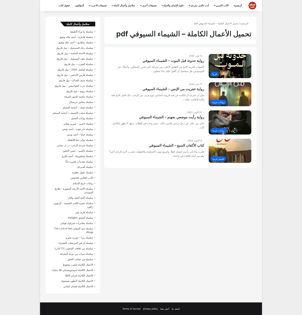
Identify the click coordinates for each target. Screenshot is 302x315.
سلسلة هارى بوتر (84, 212)
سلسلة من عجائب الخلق (80, 259)
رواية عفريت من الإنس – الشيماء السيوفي (173, 89)
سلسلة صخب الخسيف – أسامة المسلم (73, 112)
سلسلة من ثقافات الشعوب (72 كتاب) (74, 248)
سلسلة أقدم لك (85, 167)
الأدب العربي (222, 5)
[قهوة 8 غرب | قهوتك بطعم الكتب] (252, 5)
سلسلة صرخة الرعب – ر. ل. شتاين (75, 145)
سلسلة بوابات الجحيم (82, 118)
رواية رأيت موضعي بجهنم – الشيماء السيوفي (171, 117)
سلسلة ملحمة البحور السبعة (78, 96)
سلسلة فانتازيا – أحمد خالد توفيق (76, 37)
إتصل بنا (176, 308)
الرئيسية (238, 5)
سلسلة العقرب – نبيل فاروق (78, 64)
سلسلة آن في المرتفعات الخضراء (76, 243)
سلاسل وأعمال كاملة (124, 5)
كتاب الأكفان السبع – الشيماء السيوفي (176, 145)
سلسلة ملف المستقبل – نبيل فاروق (74, 58)
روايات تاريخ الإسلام (83, 183)
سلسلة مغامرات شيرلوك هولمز (76, 223)
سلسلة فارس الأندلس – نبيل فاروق (75, 75)
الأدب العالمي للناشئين (81, 177)
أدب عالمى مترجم (200, 5)
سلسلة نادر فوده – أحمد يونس (77, 129)
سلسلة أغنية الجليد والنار (80, 197)
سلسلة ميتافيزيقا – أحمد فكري (77, 156)
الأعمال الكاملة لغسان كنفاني (78, 286)
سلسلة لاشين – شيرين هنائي (78, 123)
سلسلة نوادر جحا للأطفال (80, 140)
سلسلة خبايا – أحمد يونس (80, 134)
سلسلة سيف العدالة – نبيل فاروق (76, 80)
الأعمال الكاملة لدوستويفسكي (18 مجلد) (72, 270)
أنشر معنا (164, 308)
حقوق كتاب (64, 5)
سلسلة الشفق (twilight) (80, 217)
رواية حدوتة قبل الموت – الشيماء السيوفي (173, 61)
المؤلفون (79, 5)
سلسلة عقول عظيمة (82, 172)
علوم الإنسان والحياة (174, 5)
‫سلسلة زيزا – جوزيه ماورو (79, 237)
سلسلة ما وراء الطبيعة (81, 31)
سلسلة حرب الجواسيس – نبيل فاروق (74, 85)
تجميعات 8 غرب (99, 5)
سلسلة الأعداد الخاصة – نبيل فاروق (75, 53)
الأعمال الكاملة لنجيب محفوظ (78, 264)
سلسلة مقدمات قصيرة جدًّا (79, 161)
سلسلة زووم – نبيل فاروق (79, 91)
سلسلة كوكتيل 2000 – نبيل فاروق (75, 69)
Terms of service (132, 308)
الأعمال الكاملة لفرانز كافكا (79, 275)
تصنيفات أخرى (149, 5)
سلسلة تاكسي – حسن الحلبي (78, 150)
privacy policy (150, 308)
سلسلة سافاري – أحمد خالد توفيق (75, 42)
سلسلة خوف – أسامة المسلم (78, 107)
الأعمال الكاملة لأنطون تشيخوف (77, 281)
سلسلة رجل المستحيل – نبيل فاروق (74, 47)
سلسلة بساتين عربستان (81, 102)
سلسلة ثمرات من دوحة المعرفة (76, 253)
